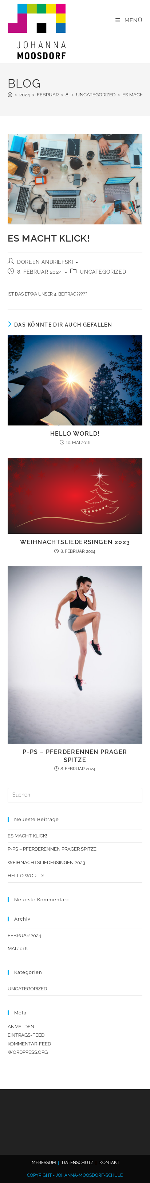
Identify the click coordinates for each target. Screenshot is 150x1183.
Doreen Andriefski (45, 262)
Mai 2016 (18, 948)
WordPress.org (28, 1052)
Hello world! (75, 433)
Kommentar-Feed (29, 1044)
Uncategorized (103, 272)
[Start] (10, 94)
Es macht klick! (27, 836)
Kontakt (109, 1162)
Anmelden (21, 1026)
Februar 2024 (24, 935)
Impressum (43, 1162)
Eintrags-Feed (26, 1035)
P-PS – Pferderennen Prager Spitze (75, 755)
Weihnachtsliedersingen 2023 (75, 542)
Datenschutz (78, 1162)
